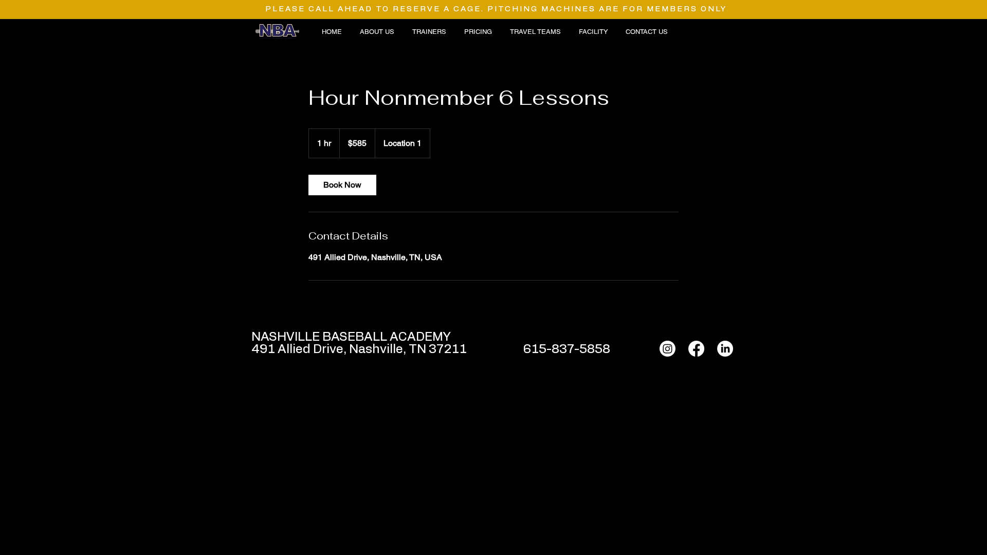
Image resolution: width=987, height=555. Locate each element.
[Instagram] (667, 349)
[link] (342, 185)
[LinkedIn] (725, 349)
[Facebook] (696, 349)
